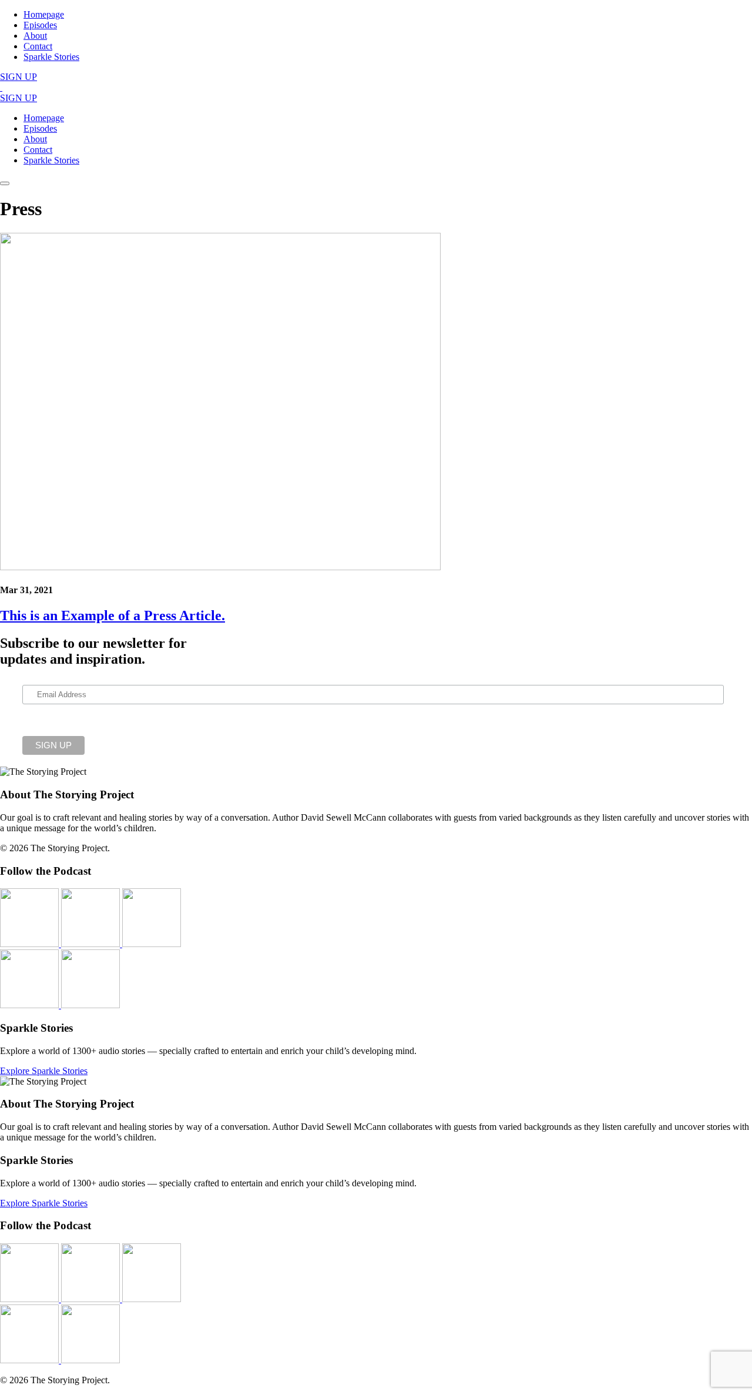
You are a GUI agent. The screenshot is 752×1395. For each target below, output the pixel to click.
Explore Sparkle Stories (44, 1071)
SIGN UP (18, 77)
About (35, 36)
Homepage (44, 14)
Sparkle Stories (51, 57)
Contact (38, 46)
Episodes (40, 25)
